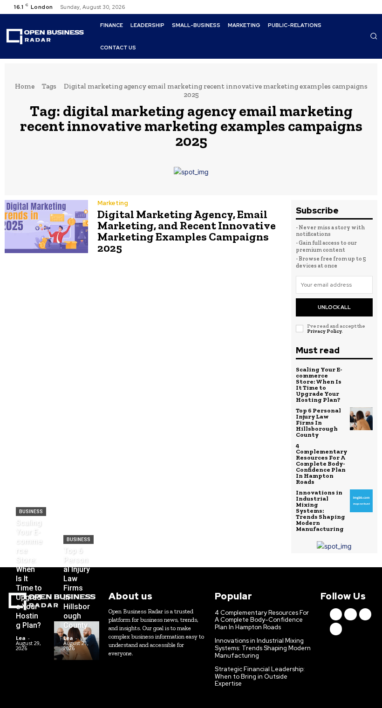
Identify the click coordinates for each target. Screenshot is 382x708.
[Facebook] (336, 7)
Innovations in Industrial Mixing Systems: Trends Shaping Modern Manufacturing (320, 510)
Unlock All (334, 307)
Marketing (112, 203)
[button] (373, 36)
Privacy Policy (324, 331)
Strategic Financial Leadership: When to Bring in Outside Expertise (260, 676)
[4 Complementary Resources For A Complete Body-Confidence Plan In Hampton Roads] (362, 454)
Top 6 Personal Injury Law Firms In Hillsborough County (318, 422)
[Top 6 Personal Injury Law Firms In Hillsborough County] (361, 419)
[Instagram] (347, 7)
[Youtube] (369, 7)
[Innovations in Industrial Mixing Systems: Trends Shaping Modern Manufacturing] (361, 501)
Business (31, 511)
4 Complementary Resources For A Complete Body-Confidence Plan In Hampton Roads (321, 463)
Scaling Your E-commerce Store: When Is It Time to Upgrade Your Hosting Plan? (319, 384)
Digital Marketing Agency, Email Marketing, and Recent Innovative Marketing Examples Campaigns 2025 (186, 230)
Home (24, 86)
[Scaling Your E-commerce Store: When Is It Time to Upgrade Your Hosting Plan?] (361, 378)
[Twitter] (358, 7)
